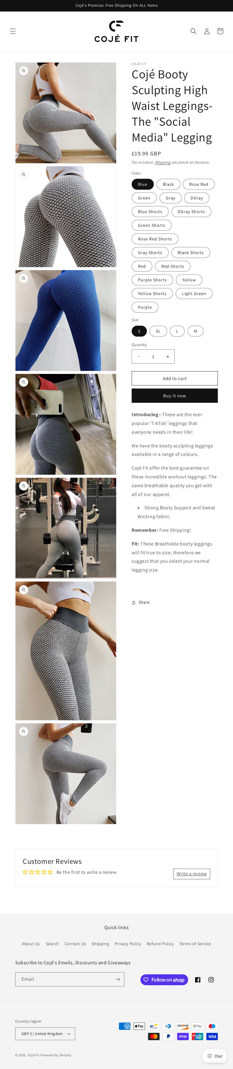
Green (144, 198)
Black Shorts (191, 252)
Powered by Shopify (56, 1055)
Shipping (163, 162)
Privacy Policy (128, 943)
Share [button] (144, 602)
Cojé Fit (34, 1055)
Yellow (189, 280)
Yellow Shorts (152, 293)
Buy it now (174, 396)
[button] (12, 31)
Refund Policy (160, 943)
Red (142, 266)
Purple (145, 307)
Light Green (194, 293)
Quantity (139, 344)
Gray (170, 198)
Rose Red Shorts (155, 239)
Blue (142, 184)
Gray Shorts (150, 252)
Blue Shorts (150, 211)
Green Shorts (151, 225)
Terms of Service (195, 943)
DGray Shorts (191, 211)
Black (168, 184)
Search (52, 943)
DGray (197, 198)
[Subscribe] (117, 979)
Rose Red (198, 184)
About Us (31, 943)
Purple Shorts (152, 280)
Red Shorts (172, 266)
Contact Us (75, 943)
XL (158, 331)
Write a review (192, 873)
